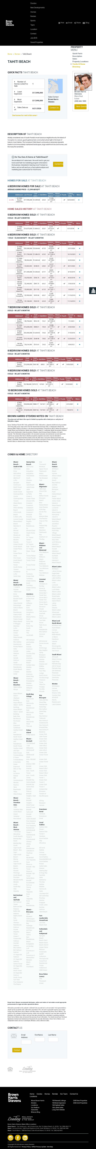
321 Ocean (17, 476)
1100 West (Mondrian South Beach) (18, 834)
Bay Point (55, 632)
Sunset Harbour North (16, 653)
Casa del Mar (43, 700)
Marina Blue (30, 957)
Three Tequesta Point (29, 892)
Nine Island (17, 818)
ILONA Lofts (17, 517)
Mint (27, 855)
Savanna (55, 691)
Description (77, 56)
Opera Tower (43, 469)
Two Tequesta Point (29, 898)
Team (32, 25)
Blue (40, 503)
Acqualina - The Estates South (30, 476)
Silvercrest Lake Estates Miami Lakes (56, 614)
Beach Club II (43, 943)
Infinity (28, 844)
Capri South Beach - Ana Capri (17, 850)
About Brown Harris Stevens (37, 1102)
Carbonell (29, 812)
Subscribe (34, 1110)
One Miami (29, 967)
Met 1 (28, 964)
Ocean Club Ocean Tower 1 (43, 755)
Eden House (17, 753)
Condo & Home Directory (78, 65)
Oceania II (29, 505)
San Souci (55, 650)
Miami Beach (56, 535)
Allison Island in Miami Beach (56, 478)
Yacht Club (17, 576)
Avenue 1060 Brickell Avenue (30, 766)
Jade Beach (30, 485)
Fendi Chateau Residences (17, 922)
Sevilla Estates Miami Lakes (56, 607)
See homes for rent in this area (24, 115)
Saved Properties (36, 42)
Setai (15, 649)
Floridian (16, 877)
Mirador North (18, 880)
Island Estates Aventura (29, 672)
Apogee (16, 482)
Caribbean (16, 728)
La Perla (29, 494)
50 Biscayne (30, 919)
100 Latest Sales (57, 1107)
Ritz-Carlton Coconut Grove (43, 634)
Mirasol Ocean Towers (15, 633)
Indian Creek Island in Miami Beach (56, 503)
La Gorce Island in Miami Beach (56, 510)
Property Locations (80, 61)
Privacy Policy (26, 1147)
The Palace (17, 984)
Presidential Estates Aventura (30, 683)
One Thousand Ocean (42, 981)
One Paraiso (43, 518)
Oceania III (29, 508)
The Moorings (44, 678)
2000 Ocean (43, 970)
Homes (33, 12)
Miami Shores (56, 648)
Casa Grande (17, 603)
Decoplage (17, 605)
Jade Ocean (30, 487)
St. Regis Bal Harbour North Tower (17, 968)
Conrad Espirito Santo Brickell (31, 816)
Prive (28, 630)
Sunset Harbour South (16, 660)
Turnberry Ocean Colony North (31, 581)
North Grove (43, 675)
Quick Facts (77, 53)
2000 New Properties (80, 1100)
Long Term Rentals (58, 1110)
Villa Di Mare (17, 794)
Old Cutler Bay (44, 896)
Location (33, 29)
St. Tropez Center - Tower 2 (29, 540)
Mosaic (15, 782)
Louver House (18, 519)
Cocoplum (42, 854)
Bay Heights (43, 650)
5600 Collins (17, 687)
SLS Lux (29, 885)
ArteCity (16, 596)
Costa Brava (17, 812)
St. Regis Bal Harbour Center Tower (17, 961)
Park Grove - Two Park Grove (43, 620)
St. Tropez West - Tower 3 (30, 551)
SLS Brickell (30, 883)
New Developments (37, 8)
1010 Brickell (30, 743)
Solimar (16, 952)
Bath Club (16, 716)
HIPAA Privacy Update (38, 1147)
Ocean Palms (43, 947)
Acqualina (29, 471)
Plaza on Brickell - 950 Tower (30, 867)
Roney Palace (17, 646)
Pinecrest (55, 673)
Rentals (33, 16)
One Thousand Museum (42, 464)
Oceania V (29, 512)
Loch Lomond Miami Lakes (56, 585)
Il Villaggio (16, 624)
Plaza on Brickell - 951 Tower (30, 873)
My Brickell (30, 857)
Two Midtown (43, 566)
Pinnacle (29, 514)
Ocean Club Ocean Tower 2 (43, 761)
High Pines (55, 661)
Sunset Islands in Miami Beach (56, 551)
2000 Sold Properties (80, 1103)
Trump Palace (30, 556)
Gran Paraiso (43, 507)
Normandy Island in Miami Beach (56, 517)
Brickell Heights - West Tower (30, 803)
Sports (32, 21)
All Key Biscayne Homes (42, 803)
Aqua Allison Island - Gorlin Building (18, 705)
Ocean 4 (29, 496)
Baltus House (43, 496)
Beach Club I (43, 940)
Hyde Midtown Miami (42, 557)
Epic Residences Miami (30, 939)
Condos (33, 3)
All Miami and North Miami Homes (56, 628)
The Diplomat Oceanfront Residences (43, 961)
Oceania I (29, 503)
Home (10, 54)
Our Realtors (35, 1107)
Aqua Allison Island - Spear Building (18, 712)
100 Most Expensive (59, 1103)
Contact (33, 34)
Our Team (64, 1094)
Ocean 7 (16, 936)
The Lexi (29, 726)
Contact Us (74, 1094)
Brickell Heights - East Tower (31, 796)
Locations (33, 1096)
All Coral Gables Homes (42, 850)
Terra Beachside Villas (17, 789)
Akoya (15, 689)
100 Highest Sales (58, 1105)
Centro (28, 935)
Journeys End (43, 893)
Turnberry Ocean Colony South (31, 587)
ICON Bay (42, 509)
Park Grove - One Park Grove (43, 613)
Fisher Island (30, 735)
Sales (74, 59)
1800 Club (42, 489)
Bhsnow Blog (35, 1112)
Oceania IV (29, 510)
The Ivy (28, 887)
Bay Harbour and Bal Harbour (56, 485)
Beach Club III (43, 945)
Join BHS (33, 38)
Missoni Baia (43, 516)
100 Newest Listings (59, 1100)
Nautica (16, 785)
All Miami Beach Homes (55, 471)
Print (62, 23)
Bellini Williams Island (29, 603)
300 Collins (17, 473)
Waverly (16, 891)
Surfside (55, 556)
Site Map (50, 1147)
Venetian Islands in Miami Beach (56, 560)
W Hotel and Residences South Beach (17, 667)
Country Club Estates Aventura (30, 656)
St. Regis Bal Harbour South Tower (17, 975)
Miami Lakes (56, 594)
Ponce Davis (56, 675)
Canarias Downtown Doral (43, 816)
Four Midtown (44, 552)
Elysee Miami (43, 505)
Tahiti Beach (43, 912)
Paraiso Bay (43, 525)
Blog (87, 23)
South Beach (56, 537)
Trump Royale (31, 558)
